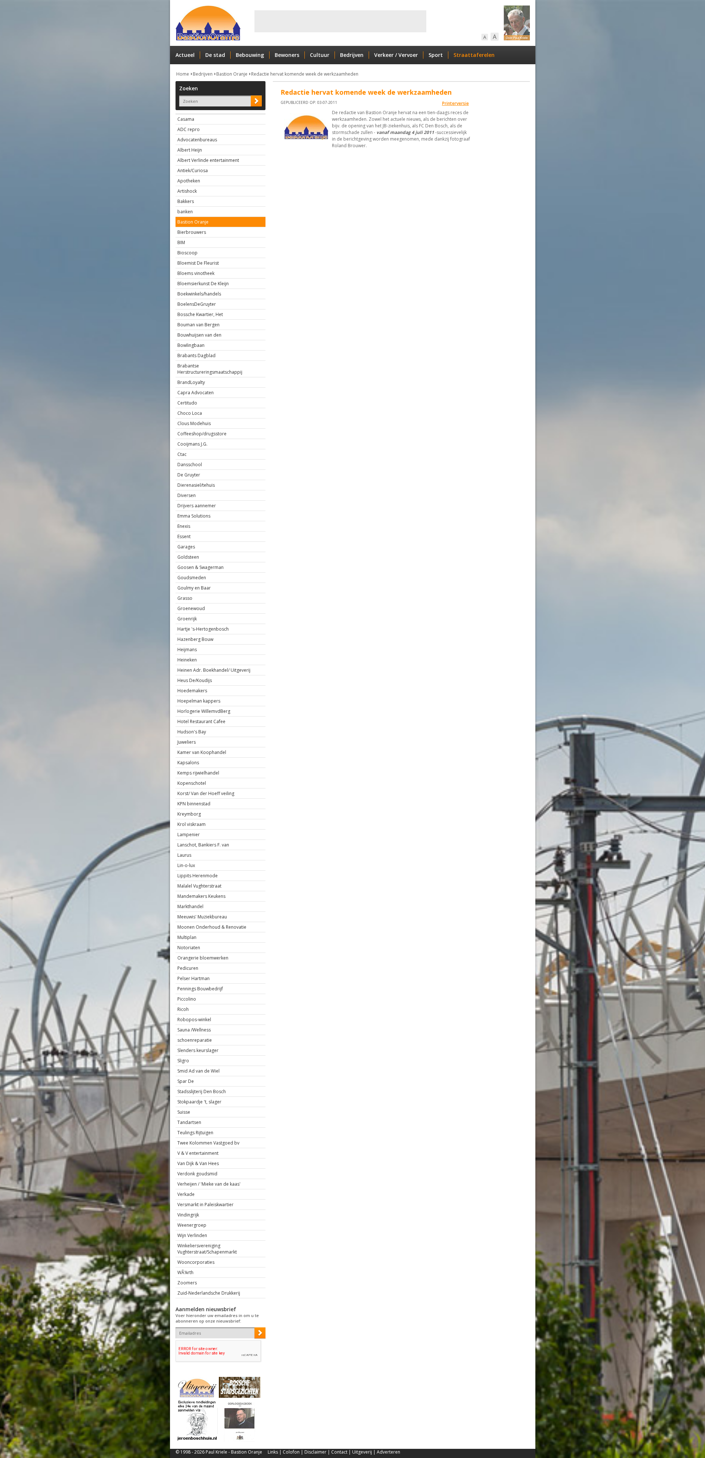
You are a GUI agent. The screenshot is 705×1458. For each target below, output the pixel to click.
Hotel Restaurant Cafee (201, 721)
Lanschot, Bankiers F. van (203, 845)
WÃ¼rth (185, 1272)
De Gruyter (188, 475)
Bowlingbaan (191, 345)
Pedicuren (187, 968)
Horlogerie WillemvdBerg (203, 711)
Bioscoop (187, 253)
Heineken (187, 660)
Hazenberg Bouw (195, 639)
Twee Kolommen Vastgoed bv (208, 1143)
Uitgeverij (362, 1452)
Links (273, 1452)
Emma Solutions (193, 516)
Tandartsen (189, 1122)
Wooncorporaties (195, 1262)
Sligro (183, 1061)
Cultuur (319, 54)
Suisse (183, 1112)
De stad (215, 54)
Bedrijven (352, 54)
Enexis (183, 526)
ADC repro (188, 129)
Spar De (185, 1081)
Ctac (182, 454)
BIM (181, 242)
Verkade (186, 1194)
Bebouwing (250, 54)
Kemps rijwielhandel (198, 773)
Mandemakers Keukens (201, 896)
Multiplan (186, 937)
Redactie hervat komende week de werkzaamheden (304, 74)
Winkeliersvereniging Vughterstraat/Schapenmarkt (207, 1249)
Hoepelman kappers (198, 701)
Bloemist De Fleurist (198, 263)
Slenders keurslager (197, 1050)
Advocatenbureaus (197, 140)
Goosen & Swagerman (200, 567)
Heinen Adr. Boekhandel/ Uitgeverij (213, 670)
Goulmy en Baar (194, 588)
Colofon (291, 1452)
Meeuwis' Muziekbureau (202, 917)
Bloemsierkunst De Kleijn (203, 283)
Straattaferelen (474, 54)
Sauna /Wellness (194, 1030)
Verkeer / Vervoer (396, 54)
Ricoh (183, 1009)
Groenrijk (187, 619)
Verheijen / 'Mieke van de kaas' (209, 1184)
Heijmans (187, 649)
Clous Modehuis (194, 423)
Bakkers (185, 201)
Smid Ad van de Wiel (198, 1071)
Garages (186, 547)
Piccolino (186, 999)
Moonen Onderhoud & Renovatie (211, 927)
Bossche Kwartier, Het (200, 314)
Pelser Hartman (193, 978)
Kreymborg (189, 814)
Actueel (185, 54)
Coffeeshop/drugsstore (202, 434)
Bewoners (287, 54)
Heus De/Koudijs (194, 680)
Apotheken (188, 181)
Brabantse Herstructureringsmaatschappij (209, 369)
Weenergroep (191, 1225)
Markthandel (190, 906)
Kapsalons (188, 762)
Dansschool (189, 464)
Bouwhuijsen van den (199, 335)
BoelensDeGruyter (196, 304)
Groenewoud (191, 608)
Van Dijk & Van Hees (198, 1163)
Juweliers (186, 742)
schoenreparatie (194, 1040)
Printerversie (455, 103)
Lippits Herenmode (197, 876)
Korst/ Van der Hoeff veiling (205, 793)
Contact (339, 1452)
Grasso (184, 598)
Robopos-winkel (194, 1019)
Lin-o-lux (186, 865)
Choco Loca (189, 413)
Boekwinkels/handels (199, 294)
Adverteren (388, 1452)
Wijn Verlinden (192, 1235)
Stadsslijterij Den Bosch (201, 1091)
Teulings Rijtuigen (195, 1132)
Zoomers (187, 1283)
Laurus (184, 855)
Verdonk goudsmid (197, 1174)
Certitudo (187, 403)
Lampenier (188, 834)
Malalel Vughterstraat (199, 886)
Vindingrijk (188, 1215)
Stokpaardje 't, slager (199, 1102)
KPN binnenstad (193, 804)
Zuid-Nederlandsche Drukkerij (208, 1293)
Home (182, 74)
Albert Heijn (189, 150)
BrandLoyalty (191, 382)
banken (185, 211)
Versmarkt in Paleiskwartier (205, 1204)
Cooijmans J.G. (192, 444)
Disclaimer (315, 1452)
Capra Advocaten (195, 392)
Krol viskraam (191, 824)
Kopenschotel (191, 783)
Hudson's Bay (191, 732)
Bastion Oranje (231, 74)
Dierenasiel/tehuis (196, 485)
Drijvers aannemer (196, 506)
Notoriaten (188, 947)
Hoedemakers (192, 691)
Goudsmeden (191, 577)
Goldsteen (188, 557)
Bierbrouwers (191, 232)
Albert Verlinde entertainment (208, 160)
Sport (436, 54)
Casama (185, 119)
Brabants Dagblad (196, 355)
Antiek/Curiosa (192, 170)
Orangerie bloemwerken (202, 958)
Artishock (187, 191)
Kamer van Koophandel (201, 752)
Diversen (186, 495)
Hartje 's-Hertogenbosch (203, 629)
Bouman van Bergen (198, 325)
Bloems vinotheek (195, 273)
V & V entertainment (197, 1153)
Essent (184, 536)
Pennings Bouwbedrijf (200, 989)
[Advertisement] (340, 21)
